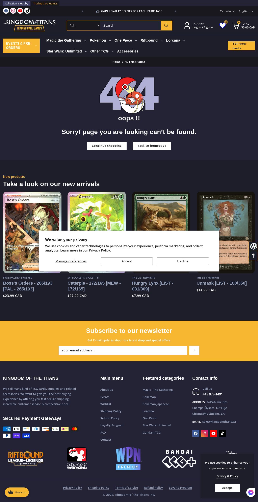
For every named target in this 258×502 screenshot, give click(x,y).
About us (106, 390)
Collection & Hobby (16, 3)
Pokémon (149, 397)
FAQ (103, 432)
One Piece (149, 418)
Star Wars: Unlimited (157, 425)
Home (116, 61)
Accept (127, 261)
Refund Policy (109, 418)
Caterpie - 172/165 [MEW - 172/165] (94, 286)
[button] (175, 11)
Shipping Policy (111, 411)
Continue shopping (107, 146)
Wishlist (105, 404)
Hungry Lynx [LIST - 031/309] (152, 286)
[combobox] (136, 25)
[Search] (166, 25)
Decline (182, 261)
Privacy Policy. (100, 250)
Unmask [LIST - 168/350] (222, 283)
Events (104, 397)
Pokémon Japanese (156, 404)
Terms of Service (126, 487)
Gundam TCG (152, 432)
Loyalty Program (111, 425)
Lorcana (148, 411)
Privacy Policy (72, 487)
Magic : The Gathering (158, 390)
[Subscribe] (194, 350)
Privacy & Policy (227, 476)
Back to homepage (151, 146)
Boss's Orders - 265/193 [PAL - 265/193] (27, 286)
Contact (105, 439)
